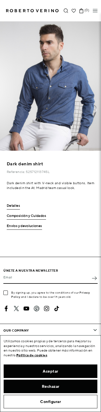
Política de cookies (31, 355)
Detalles (13, 206)
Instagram (46, 308)
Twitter (16, 308)
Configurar (50, 401)
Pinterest (36, 308)
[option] (50, 86)
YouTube (26, 308)
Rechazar (50, 386)
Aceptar (50, 371)
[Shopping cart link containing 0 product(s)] (81, 10)
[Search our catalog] (66, 10)
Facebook (6, 308)
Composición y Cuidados (26, 216)
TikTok (56, 308)
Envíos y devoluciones (24, 226)
